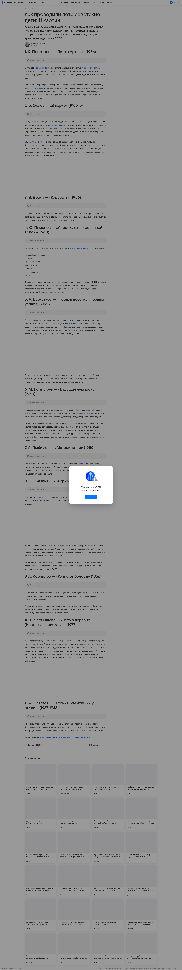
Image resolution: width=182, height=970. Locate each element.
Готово (91, 497)
